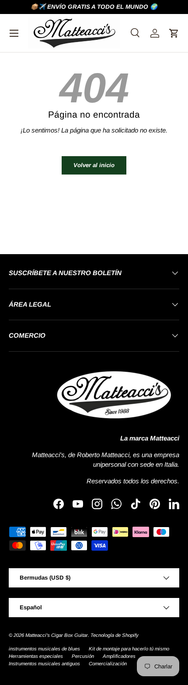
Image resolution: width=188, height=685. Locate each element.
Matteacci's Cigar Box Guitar (56, 635)
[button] (174, 33)
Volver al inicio (94, 165)
